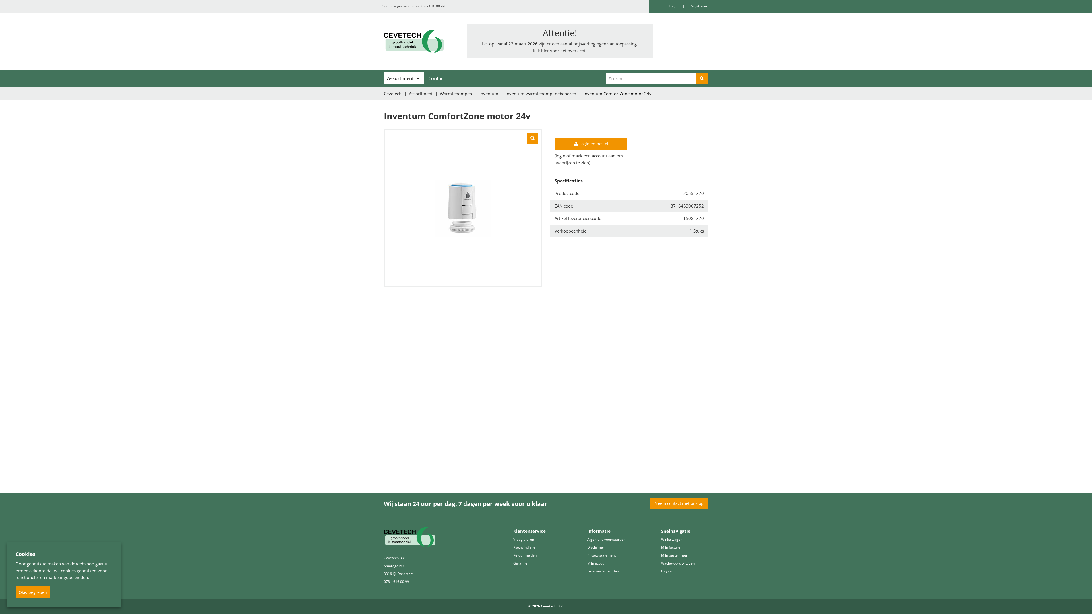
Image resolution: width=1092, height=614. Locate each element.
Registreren (699, 6)
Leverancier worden (603, 571)
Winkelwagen (671, 539)
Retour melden (525, 555)
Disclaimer (595, 547)
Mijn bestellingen (674, 555)
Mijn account (597, 563)
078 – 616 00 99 (432, 6)
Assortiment (400, 78)
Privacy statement (601, 555)
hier (545, 50)
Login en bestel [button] (593, 143)
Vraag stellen (523, 539)
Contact (436, 78)
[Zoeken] (702, 78)
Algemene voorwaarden (606, 539)
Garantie (520, 563)
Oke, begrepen (33, 592)
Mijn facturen (671, 547)
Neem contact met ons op (679, 503)
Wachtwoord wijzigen (678, 563)
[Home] (421, 41)
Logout (666, 571)
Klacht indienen (525, 547)
